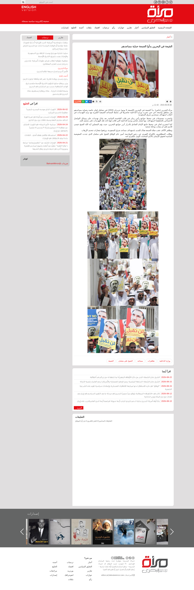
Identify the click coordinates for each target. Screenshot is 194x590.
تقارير (129, 27)
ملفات (89, 27)
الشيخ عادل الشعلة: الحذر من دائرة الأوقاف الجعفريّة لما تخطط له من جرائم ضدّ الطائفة (131, 377)
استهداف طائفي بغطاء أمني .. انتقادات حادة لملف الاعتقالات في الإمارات (46, 137)
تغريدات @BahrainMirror (57, 163)
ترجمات (106, 27)
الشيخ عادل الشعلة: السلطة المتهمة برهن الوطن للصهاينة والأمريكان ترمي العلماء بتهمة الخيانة (126, 381)
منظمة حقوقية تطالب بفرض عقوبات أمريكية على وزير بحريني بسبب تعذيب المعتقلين (46, 62)
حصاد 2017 (148, 522)
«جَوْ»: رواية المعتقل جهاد (84, 524)
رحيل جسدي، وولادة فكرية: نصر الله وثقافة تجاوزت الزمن (45, 77)
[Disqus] (123, 465)
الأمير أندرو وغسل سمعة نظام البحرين (52, 70)
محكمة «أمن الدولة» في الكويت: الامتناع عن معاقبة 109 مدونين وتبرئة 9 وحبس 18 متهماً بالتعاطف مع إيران (46, 127)
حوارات (121, 27)
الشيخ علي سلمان (125, 361)
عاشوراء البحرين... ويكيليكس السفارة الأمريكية (126, 525)
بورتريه (70, 571)
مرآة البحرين (160, 14)
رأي (113, 27)
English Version (29, 8)
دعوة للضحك (63, 522)
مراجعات (53, 571)
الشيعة (111, 361)
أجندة (81, 27)
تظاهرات (151, 361)
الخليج (73, 27)
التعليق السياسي (148, 27)
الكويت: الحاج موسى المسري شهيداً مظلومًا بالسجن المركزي (47, 111)
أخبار (137, 27)
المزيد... (78, 408)
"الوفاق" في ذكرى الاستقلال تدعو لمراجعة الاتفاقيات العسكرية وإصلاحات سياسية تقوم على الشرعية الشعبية (126, 387)
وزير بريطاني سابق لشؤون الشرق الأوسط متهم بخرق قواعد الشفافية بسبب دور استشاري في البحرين (47, 85)
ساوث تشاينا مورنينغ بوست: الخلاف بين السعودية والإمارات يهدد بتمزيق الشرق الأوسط (48, 55)
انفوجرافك (69, 575)
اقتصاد (97, 27)
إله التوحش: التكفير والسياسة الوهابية (42, 524)
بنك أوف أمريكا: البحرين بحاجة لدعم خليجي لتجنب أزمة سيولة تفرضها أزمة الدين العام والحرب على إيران (124, 401)
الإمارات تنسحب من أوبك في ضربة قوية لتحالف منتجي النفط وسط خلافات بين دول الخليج (46, 118)
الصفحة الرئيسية (165, 27)
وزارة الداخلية (164, 361)
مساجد (140, 361)
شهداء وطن (105, 522)
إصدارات (64, 27)
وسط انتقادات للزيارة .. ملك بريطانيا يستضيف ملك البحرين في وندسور (47, 92)
